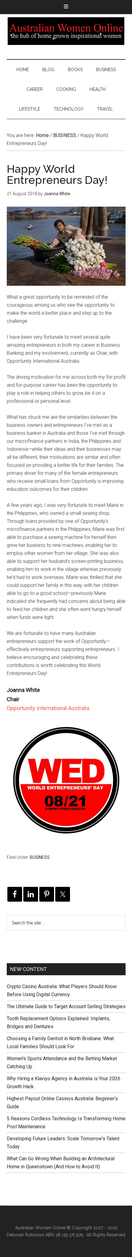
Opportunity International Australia (48, 708)
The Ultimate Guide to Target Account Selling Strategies (66, 1006)
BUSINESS (40, 857)
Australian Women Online (66, 31)
